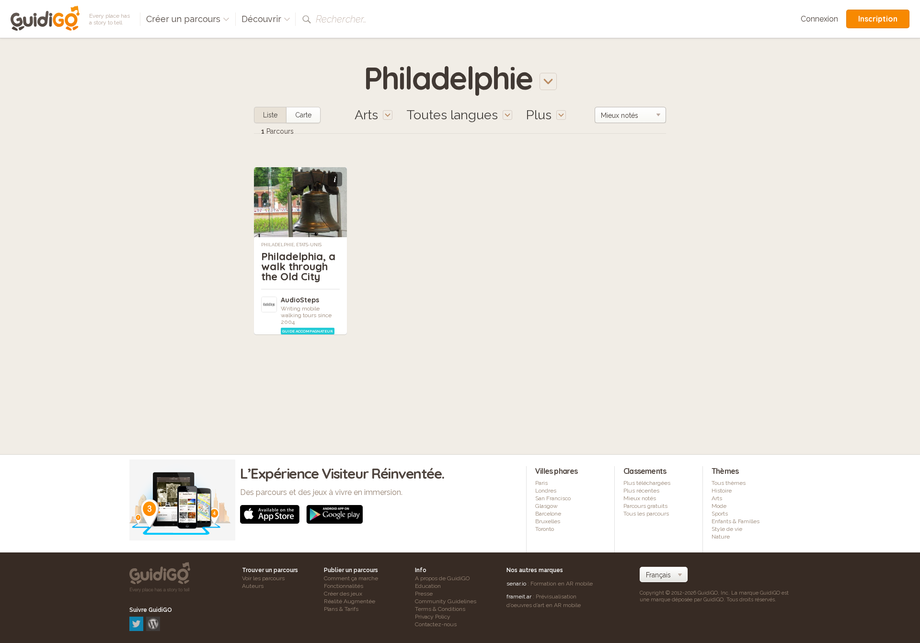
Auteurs (253, 586)
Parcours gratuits (645, 506)
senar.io (516, 583)
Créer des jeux (343, 593)
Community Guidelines (445, 601)
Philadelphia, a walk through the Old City (298, 266)
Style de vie (727, 529)
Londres (545, 490)
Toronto (544, 529)
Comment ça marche (351, 578)
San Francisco (553, 498)
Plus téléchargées (646, 483)
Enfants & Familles (735, 521)
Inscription (877, 18)
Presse (424, 593)
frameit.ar (518, 596)
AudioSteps (300, 300)
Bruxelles (547, 521)
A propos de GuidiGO (442, 578)
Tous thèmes (729, 483)
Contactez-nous (436, 624)
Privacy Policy (432, 616)
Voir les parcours (263, 578)
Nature (721, 536)
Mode (719, 506)
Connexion (819, 18)
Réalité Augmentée (349, 601)
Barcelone (548, 513)
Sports (720, 513)
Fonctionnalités (343, 586)
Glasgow (546, 506)
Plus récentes (641, 490)
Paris (541, 483)
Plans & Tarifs (341, 609)
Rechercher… (341, 19)
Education (428, 586)
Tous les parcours (646, 513)
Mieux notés (639, 498)
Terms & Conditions (440, 609)
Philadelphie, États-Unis (291, 244)
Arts (717, 498)
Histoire (722, 490)
